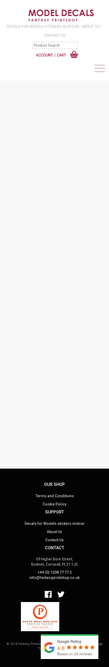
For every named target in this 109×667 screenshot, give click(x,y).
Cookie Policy (54, 504)
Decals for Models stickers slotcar (43, 26)
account (44, 55)
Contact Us (55, 35)
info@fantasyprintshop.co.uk (54, 578)
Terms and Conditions (54, 496)
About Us (90, 26)
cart (61, 55)
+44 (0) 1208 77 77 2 (55, 572)
